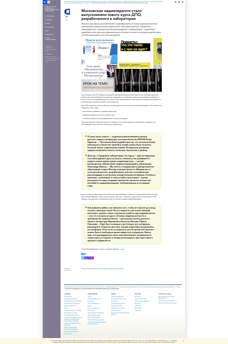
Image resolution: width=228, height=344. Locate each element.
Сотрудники (48, 19)
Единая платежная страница (71, 331)
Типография (138, 303)
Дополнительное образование (96, 312)
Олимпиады (91, 301)
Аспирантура (91, 310)
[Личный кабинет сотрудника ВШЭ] (179, 2)
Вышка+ (90, 305)
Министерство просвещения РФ (166, 300)
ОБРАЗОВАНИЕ (92, 294)
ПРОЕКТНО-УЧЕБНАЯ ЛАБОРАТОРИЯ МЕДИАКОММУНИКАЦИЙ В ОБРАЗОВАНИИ (52, 9)
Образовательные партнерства (96, 319)
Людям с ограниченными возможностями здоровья (71, 328)
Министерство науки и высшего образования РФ (166, 297)
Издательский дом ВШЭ (141, 298)
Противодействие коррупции (72, 315)
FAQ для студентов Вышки (50, 38)
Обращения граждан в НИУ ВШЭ (72, 310)
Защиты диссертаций (116, 305)
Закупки (66, 308)
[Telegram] (85, 254)
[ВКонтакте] (82, 254)
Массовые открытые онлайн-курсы (167, 303)
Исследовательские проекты (118, 298)
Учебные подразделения (112, 287)
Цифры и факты (68, 296)
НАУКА (113, 294)
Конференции (49, 34)
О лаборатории (49, 16)
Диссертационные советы (118, 303)
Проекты (47, 23)
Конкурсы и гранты (116, 310)
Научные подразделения (117, 296)
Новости (178, 287)
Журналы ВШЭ (138, 308)
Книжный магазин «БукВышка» (142, 301)
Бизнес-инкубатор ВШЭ (94, 317)
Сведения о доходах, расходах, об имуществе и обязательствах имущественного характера (73, 319)
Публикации (138, 310)
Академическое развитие (117, 308)
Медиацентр (138, 305)
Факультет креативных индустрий (128, 287)
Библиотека (138, 296)
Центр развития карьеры (94, 315)
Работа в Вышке (68, 333)
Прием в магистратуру (93, 308)
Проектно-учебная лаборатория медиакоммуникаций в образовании (102, 268)
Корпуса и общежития (70, 305)
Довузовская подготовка (94, 298)
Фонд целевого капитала (70, 312)
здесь (143, 340)
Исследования (49, 27)
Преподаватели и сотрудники (71, 303)
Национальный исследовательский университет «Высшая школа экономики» (84, 287)
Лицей (89, 296)
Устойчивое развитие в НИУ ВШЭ (72, 301)
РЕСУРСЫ (138, 294)
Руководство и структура (70, 298)
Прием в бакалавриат (93, 303)
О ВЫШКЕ (67, 294)
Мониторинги (114, 301)
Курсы (47, 30)
